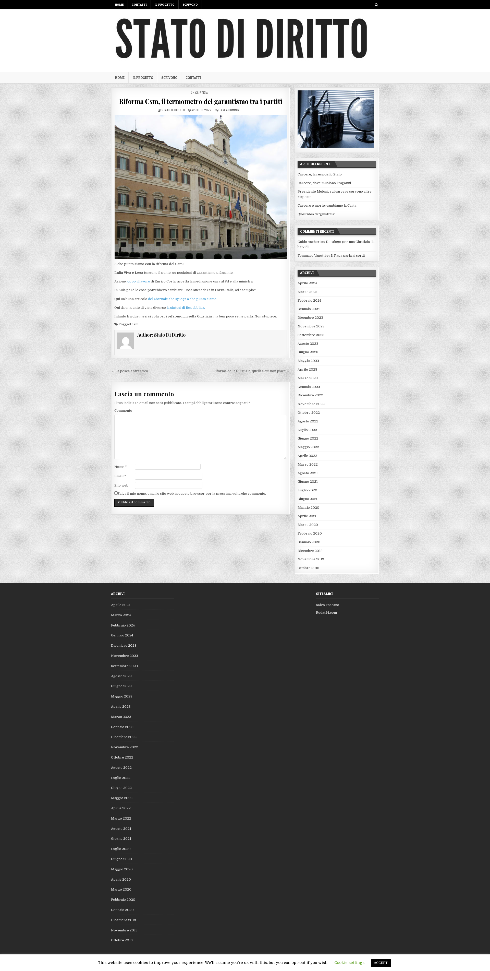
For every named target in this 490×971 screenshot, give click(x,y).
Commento (123, 410)
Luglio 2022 (307, 430)
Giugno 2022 (308, 438)
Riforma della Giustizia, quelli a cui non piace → (251, 371)
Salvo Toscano (327, 605)
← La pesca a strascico (129, 371)
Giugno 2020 (308, 499)
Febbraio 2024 (309, 300)
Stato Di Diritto (173, 110)
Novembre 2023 (311, 326)
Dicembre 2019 (310, 551)
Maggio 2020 (308, 508)
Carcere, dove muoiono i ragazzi (324, 183)
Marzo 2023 (308, 378)
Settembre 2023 (311, 335)
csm (135, 324)
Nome (120, 467)
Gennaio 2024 (309, 309)
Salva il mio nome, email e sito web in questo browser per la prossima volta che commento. (192, 493)
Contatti (139, 4)
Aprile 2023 (307, 369)
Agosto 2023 (308, 344)
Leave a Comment (229, 110)
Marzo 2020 (308, 525)
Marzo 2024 (307, 292)
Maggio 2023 (308, 361)
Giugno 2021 (308, 481)
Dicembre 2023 (310, 317)
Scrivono (190, 4)
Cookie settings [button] (349, 962)
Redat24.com (326, 612)
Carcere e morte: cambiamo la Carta (327, 205)
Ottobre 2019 (308, 568)
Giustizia (201, 92)
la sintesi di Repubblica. (185, 308)
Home (119, 4)
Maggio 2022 (308, 447)
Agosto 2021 (308, 473)
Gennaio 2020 (309, 542)
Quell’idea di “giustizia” (317, 214)
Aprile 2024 (307, 283)
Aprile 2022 (307, 456)
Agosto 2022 (308, 421)
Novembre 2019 (311, 559)
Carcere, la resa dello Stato (320, 174)
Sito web (121, 485)
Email (120, 476)
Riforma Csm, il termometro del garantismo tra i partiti (200, 101)
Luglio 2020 (307, 490)
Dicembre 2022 (310, 395)
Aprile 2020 (307, 516)
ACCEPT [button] (381, 963)
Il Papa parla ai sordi (348, 255)
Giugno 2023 (308, 352)
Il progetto (165, 4)
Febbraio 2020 (310, 533)
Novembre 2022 (311, 404)
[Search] (376, 4)
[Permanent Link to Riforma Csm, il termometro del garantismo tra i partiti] (200, 187)
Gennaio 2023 (309, 387)
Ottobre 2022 (309, 413)
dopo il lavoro (139, 281)
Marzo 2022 (308, 464)
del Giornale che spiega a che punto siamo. (182, 299)
